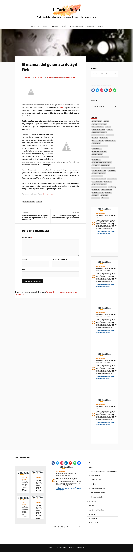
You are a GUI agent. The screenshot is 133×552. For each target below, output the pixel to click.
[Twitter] (97, 90)
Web (23, 270)
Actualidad (50, 77)
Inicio (31, 26)
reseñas (39, 201)
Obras (91, 467)
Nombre (25, 259)
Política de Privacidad (96, 523)
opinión (111, 170)
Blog (38, 26)
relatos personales (99, 187)
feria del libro (97, 140)
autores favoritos (99, 124)
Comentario (27, 238)
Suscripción (90, 26)
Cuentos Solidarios (97, 497)
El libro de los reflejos (98, 488)
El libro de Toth (96, 480)
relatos (108, 181)
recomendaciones (28, 201)
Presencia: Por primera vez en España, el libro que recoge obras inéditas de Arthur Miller (35, 218)
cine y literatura (98, 129)
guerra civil (110, 140)
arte (106, 121)
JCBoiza (27, 77)
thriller (95, 198)
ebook (95, 137)
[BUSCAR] (115, 74)
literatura (97, 154)
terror (104, 195)
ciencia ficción (97, 126)
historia (96, 143)
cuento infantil (98, 135)
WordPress (62, 547)
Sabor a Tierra (95, 475)
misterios (96, 159)
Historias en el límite (98, 493)
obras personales (99, 170)
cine (61, 108)
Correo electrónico (59, 259)
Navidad (95, 165)
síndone (95, 195)
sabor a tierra (97, 192)
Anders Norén (79, 547)
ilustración (97, 148)
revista (95, 189)
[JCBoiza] (66, 11)
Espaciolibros (48, 194)
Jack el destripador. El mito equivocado (104, 471)
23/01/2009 (38, 77)
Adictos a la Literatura (76, 26)
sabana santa (107, 189)
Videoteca (55, 26)
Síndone (93, 484)
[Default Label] (106, 90)
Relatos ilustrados (99, 184)
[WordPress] (79, 463)
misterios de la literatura (101, 162)
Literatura (58, 77)
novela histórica (108, 167)
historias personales (99, 146)
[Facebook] (93, 90)
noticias (105, 165)
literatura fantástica (100, 157)
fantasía (103, 137)
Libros (45, 26)
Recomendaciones (69, 77)
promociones (97, 176)
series (108, 192)
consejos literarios (99, 132)
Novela (95, 167)
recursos (112, 178)
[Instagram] (102, 90)
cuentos (109, 135)
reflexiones (97, 181)
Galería (64, 26)
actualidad (97, 121)
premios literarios (99, 173)
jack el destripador (99, 151)
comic (109, 129)
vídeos (105, 198)
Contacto (101, 26)
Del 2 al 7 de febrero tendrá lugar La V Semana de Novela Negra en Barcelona (65, 217)
